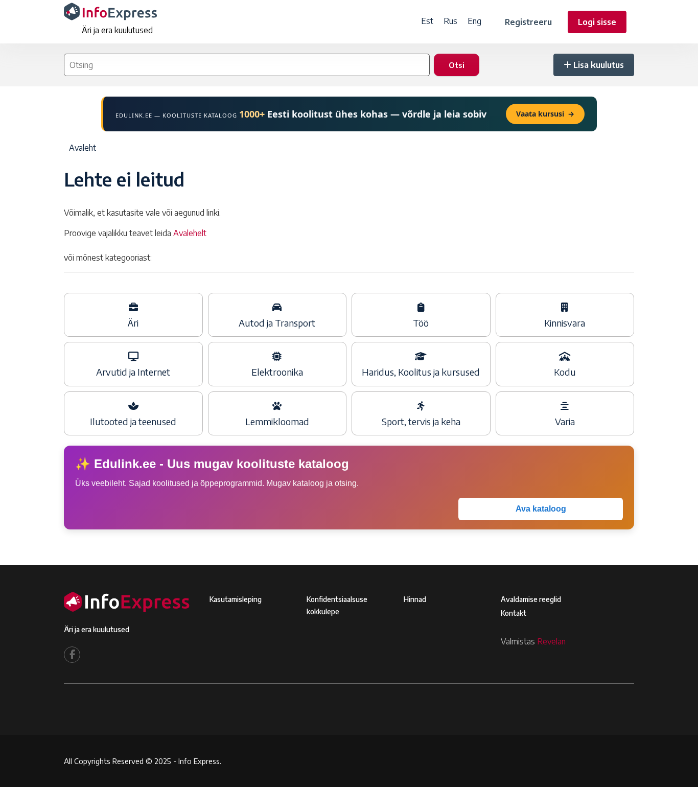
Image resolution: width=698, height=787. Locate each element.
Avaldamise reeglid (531, 599)
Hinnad (415, 599)
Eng (474, 21)
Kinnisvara (564, 323)
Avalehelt (189, 233)
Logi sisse (597, 22)
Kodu (565, 372)
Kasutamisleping (236, 599)
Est (427, 21)
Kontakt (513, 613)
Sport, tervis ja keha (421, 421)
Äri (133, 323)
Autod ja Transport (277, 323)
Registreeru (528, 22)
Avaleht (82, 148)
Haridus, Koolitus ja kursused (421, 372)
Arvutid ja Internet (133, 372)
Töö (421, 323)
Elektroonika (277, 372)
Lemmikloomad (277, 421)
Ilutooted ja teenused (133, 421)
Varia (565, 421)
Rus (450, 21)
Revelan (551, 641)
